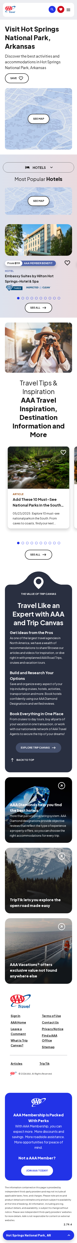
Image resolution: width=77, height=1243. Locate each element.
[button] (18, 298)
